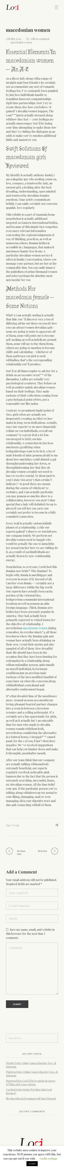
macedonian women (21, 42)
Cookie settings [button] (48, 1158)
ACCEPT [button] (32, 1163)
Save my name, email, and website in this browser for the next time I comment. (30, 933)
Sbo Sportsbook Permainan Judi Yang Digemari (31, 1098)
